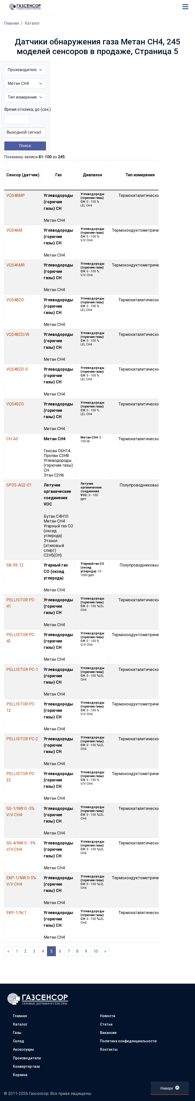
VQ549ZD (15, 404)
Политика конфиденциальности (128, 1041)
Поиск (25, 145)
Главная (11, 23)
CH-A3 (12, 438)
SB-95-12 (15, 565)
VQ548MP (15, 195)
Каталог (20, 1024)
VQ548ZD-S (17, 369)
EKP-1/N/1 (16, 912)
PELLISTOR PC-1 (22, 669)
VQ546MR (15, 265)
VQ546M (14, 230)
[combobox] (25, 132)
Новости (107, 1016)
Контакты (109, 1049)
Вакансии (108, 1033)
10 (95, 951)
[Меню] (185, 6)
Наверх (166, 1088)
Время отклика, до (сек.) (27, 109)
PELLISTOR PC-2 (22, 738)
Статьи (106, 1024)
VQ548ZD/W (17, 334)
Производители (27, 1058)
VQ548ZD (15, 299)
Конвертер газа (26, 1066)
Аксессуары (23, 1049)
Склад (18, 1041)
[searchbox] (27, 132)
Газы (17, 1033)
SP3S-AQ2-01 (19, 485)
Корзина (20, 1075)
